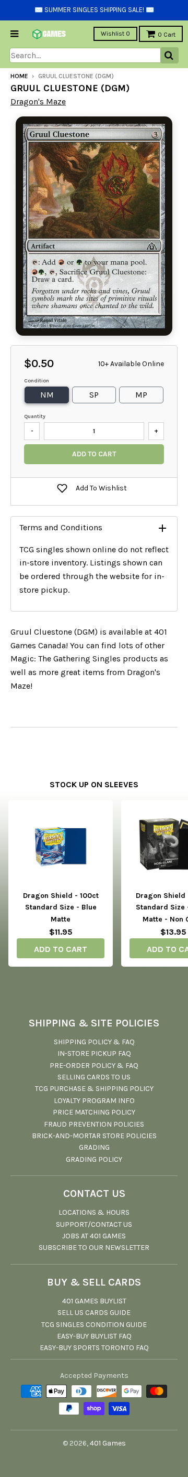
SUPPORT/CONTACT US (94, 1224)
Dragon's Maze (38, 101)
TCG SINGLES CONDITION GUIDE (94, 1324)
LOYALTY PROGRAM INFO (94, 1100)
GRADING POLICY (94, 1159)
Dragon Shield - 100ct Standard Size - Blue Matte (61, 907)
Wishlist (115, 33)
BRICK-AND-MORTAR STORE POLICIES (94, 1135)
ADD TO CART (60, 949)
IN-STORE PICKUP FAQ (94, 1053)
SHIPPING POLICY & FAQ (94, 1041)
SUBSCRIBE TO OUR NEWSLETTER (94, 1247)
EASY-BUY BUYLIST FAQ (94, 1336)
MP (141, 395)
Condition (36, 381)
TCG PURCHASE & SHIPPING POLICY (94, 1088)
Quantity (34, 416)
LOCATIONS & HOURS (94, 1212)
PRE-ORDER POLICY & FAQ (94, 1065)
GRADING (94, 1147)
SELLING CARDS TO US (94, 1077)
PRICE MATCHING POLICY (94, 1112)
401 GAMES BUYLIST (94, 1301)
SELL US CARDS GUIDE (94, 1312)
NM (47, 395)
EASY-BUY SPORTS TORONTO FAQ (94, 1347)
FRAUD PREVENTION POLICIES (94, 1124)
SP (94, 395)
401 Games (108, 1443)
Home (19, 76)
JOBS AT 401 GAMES (94, 1236)
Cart (166, 34)
